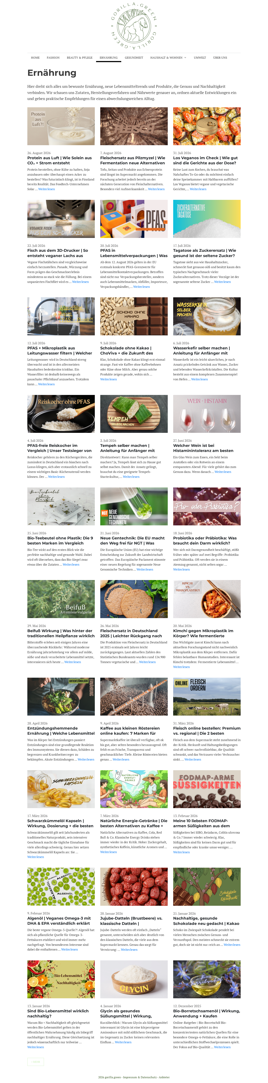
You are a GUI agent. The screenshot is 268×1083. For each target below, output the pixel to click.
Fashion (53, 58)
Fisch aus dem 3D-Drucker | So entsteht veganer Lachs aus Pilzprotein (57, 255)
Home (35, 58)
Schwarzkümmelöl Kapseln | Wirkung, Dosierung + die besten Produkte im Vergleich (60, 825)
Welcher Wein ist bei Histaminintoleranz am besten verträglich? (203, 450)
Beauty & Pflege (79, 58)
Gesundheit (134, 58)
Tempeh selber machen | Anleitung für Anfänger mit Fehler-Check (127, 450)
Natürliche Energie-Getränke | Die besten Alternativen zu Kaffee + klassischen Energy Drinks (133, 825)
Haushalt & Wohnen (166, 58)
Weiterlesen (46, 189)
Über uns (220, 58)
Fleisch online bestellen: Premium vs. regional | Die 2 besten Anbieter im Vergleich (207, 733)
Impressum (130, 1077)
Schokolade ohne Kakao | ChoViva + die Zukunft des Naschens (126, 353)
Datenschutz (149, 1077)
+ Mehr (35, 1062)
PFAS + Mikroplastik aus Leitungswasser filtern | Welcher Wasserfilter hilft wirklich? (59, 353)
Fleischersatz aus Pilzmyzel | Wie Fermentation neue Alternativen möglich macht (132, 163)
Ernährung (109, 58)
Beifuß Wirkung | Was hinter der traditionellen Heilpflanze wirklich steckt (61, 635)
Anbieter (164, 1077)
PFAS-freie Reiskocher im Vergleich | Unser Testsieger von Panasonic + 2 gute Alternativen (59, 450)
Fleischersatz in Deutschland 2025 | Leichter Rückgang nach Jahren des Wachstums (131, 635)
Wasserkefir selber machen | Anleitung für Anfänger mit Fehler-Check (201, 353)
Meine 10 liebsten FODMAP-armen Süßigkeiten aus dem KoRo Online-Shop (201, 825)
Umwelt (200, 58)
